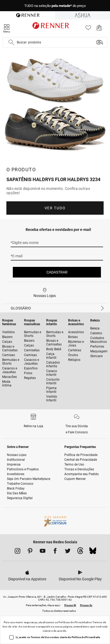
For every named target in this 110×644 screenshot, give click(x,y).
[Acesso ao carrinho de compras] (99, 29)
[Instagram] (17, 552)
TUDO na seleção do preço (55, 6)
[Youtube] (42, 552)
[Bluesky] (92, 552)
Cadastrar (57, 272)
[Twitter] (67, 552)
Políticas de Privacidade (74, 622)
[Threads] (80, 552)
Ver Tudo (55, 208)
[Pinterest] (30, 552)
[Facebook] (55, 552)
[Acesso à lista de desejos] (88, 29)
